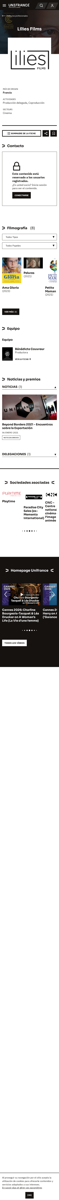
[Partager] (46, 133)
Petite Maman (50, 289)
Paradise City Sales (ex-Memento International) (34, 513)
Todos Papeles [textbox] (13, 245)
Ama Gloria (10, 288)
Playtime (8, 501)
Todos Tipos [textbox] (12, 237)
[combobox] (29, 237)
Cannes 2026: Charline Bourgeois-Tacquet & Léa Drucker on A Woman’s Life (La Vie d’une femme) (20, 615)
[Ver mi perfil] (52, 6)
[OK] (29, 1195)
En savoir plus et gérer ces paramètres (22, 1187)
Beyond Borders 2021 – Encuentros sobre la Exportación (27, 426)
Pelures (29, 273)
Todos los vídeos (14, 643)
